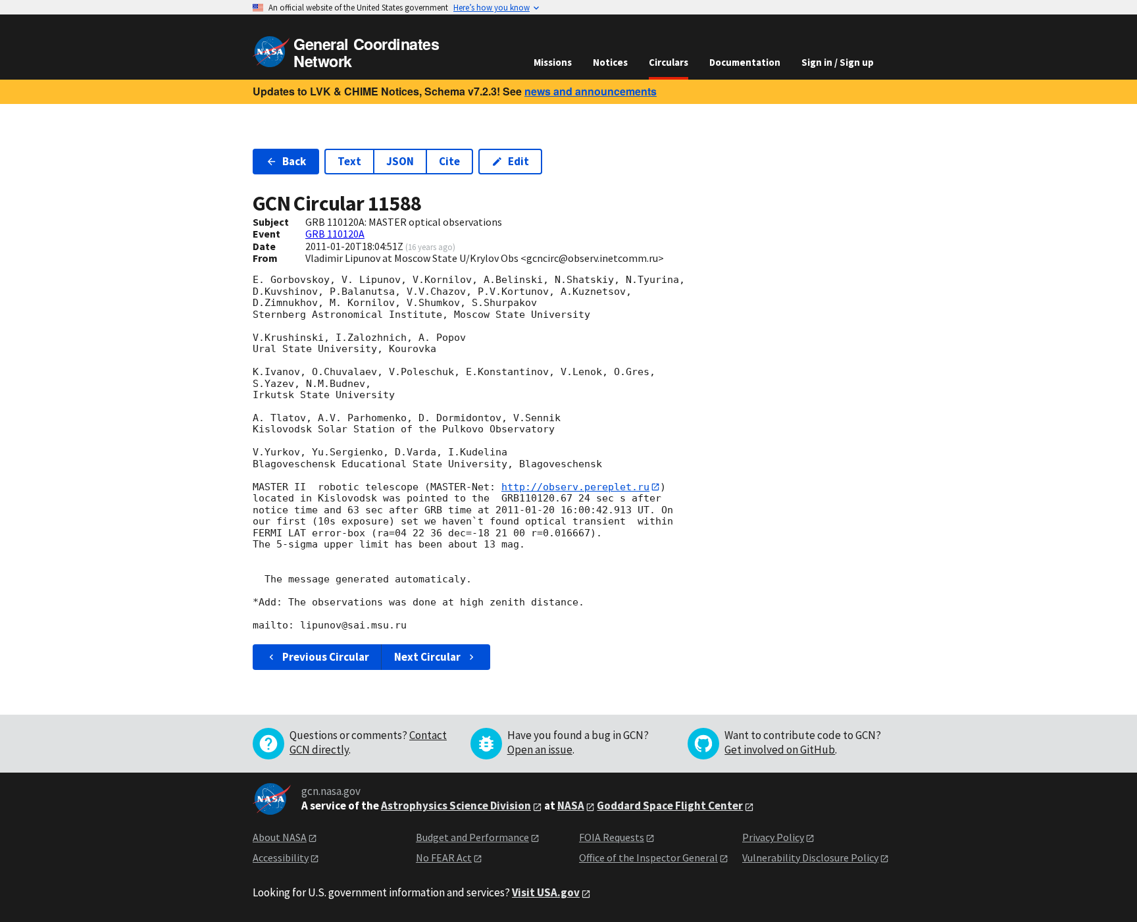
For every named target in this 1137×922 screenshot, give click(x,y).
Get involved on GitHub (779, 749)
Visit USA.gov (546, 892)
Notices (610, 62)
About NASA (280, 837)
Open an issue (539, 749)
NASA (570, 805)
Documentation (744, 62)
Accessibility (281, 857)
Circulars (668, 62)
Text (349, 161)
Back (294, 161)
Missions (553, 62)
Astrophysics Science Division (456, 805)
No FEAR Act (444, 857)
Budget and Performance (472, 837)
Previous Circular (325, 657)
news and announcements (590, 91)
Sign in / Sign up (837, 62)
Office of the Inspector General (648, 857)
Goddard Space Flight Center (670, 805)
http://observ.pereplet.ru (575, 487)
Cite (449, 161)
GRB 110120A (335, 233)
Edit (518, 161)
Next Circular (427, 657)
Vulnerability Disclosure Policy (810, 857)
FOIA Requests (611, 837)
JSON (400, 161)
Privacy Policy (773, 837)
